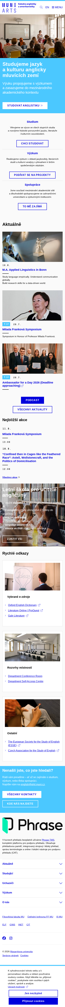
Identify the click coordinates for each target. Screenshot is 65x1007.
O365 (12, 924)
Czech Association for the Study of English (31, 750)
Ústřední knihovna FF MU (40, 916)
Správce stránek (10, 955)
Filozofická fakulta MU (13, 916)
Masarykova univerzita (21, 951)
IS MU (59, 916)
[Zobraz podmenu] (57, 864)
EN (47, 7)
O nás (5, 902)
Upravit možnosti (16, 986)
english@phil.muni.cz (33, 784)
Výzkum (7, 892)
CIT (28, 924)
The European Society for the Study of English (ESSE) (34, 743)
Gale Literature (16, 615)
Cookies (24, 955)
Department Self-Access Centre (25, 681)
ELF (4, 924)
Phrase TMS (48, 840)
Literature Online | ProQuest (23, 610)
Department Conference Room (25, 676)
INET (20, 924)
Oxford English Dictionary (22, 605)
